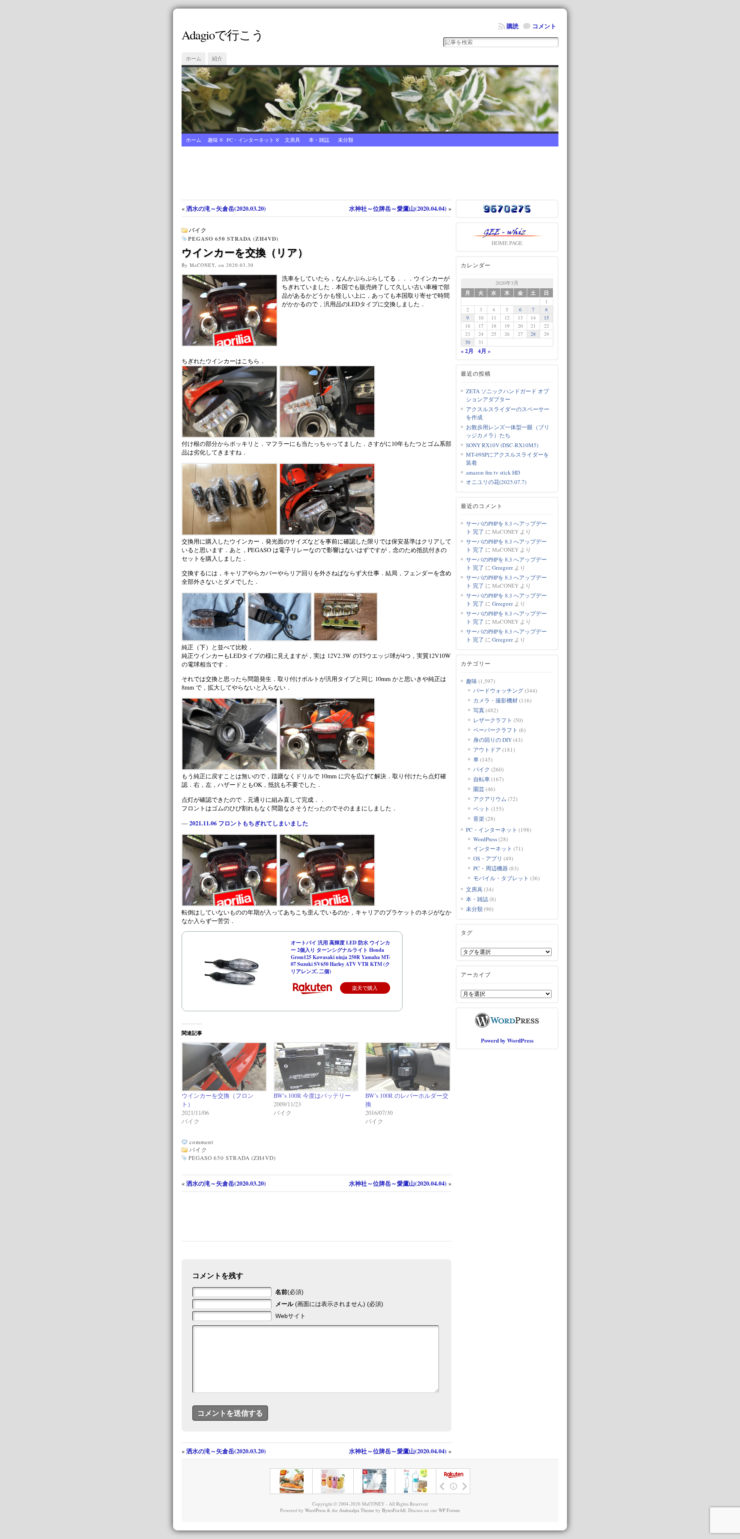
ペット (481, 809)
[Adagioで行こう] (370, 99)
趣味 (213, 139)
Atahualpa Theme (356, 1510)
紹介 (217, 58)
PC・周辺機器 (490, 868)
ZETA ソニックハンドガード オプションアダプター (507, 395)
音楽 (478, 818)
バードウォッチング (498, 690)
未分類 (345, 139)
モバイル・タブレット (501, 878)
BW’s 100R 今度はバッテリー (312, 1095)
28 (533, 334)
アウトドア (487, 749)
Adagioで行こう (223, 35)
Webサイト (290, 1315)
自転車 (481, 779)
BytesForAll (394, 1510)
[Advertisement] (370, 174)
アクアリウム (490, 799)
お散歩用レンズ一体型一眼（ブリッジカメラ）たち (507, 431)
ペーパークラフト (495, 730)
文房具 (292, 139)
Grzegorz (502, 567)
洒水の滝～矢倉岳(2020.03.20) (226, 208)
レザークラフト (492, 720)
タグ (467, 932)
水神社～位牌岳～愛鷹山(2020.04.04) (398, 208)
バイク (198, 230)
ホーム (193, 58)
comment (201, 1142)
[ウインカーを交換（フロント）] (223, 1066)
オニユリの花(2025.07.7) (496, 482)
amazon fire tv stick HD (493, 472)
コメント (544, 25)
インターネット (492, 848)
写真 (478, 710)
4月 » (484, 351)
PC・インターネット (250, 139)
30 (467, 342)
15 (546, 317)
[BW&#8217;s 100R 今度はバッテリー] (315, 1066)
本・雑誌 (319, 139)
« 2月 (467, 351)
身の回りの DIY (492, 740)
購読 (513, 25)
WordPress (485, 839)
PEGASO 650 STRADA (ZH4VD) (233, 238)
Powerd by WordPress (507, 1040)
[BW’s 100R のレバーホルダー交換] (407, 1066)
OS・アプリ (487, 858)
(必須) (289, 1291)
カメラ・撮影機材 (495, 700)
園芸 (478, 789)
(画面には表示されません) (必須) (329, 1303)
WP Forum (449, 1510)
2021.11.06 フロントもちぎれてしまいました (248, 823)
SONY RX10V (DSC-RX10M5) (502, 445)
